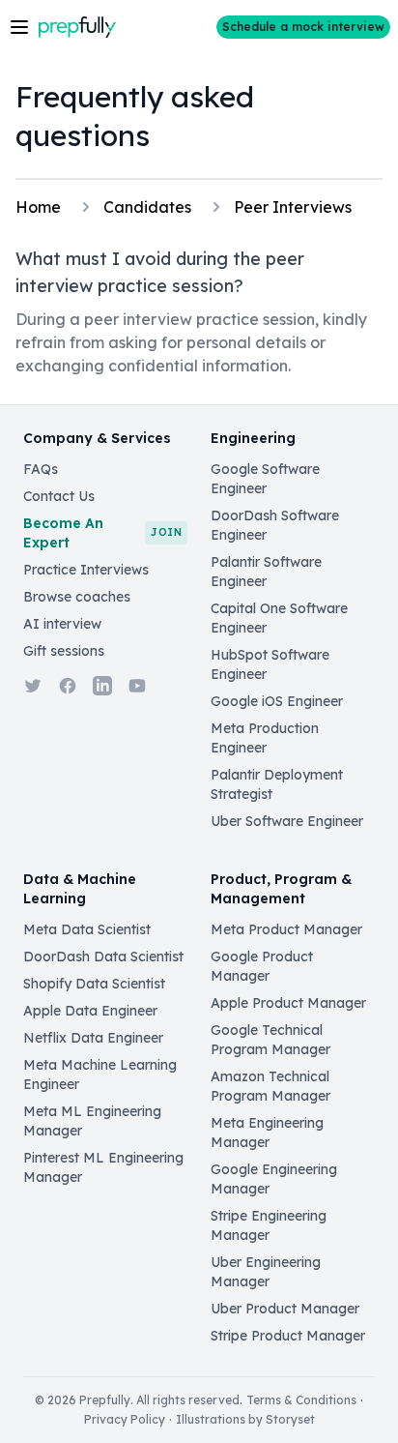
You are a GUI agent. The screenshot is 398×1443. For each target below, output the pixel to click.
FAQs (40, 469)
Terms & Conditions (301, 1400)
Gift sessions (63, 651)
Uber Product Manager (285, 1308)
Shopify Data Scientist (94, 983)
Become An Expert (102, 533)
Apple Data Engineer (90, 1010)
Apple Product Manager (288, 1003)
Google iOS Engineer (277, 701)
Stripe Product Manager (288, 1335)
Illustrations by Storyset (245, 1419)
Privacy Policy (124, 1419)
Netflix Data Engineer (93, 1037)
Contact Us (59, 496)
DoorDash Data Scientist (103, 956)
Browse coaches (76, 596)
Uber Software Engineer (287, 821)
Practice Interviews (86, 569)
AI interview (62, 624)
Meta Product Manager (286, 929)
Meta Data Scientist (87, 929)
